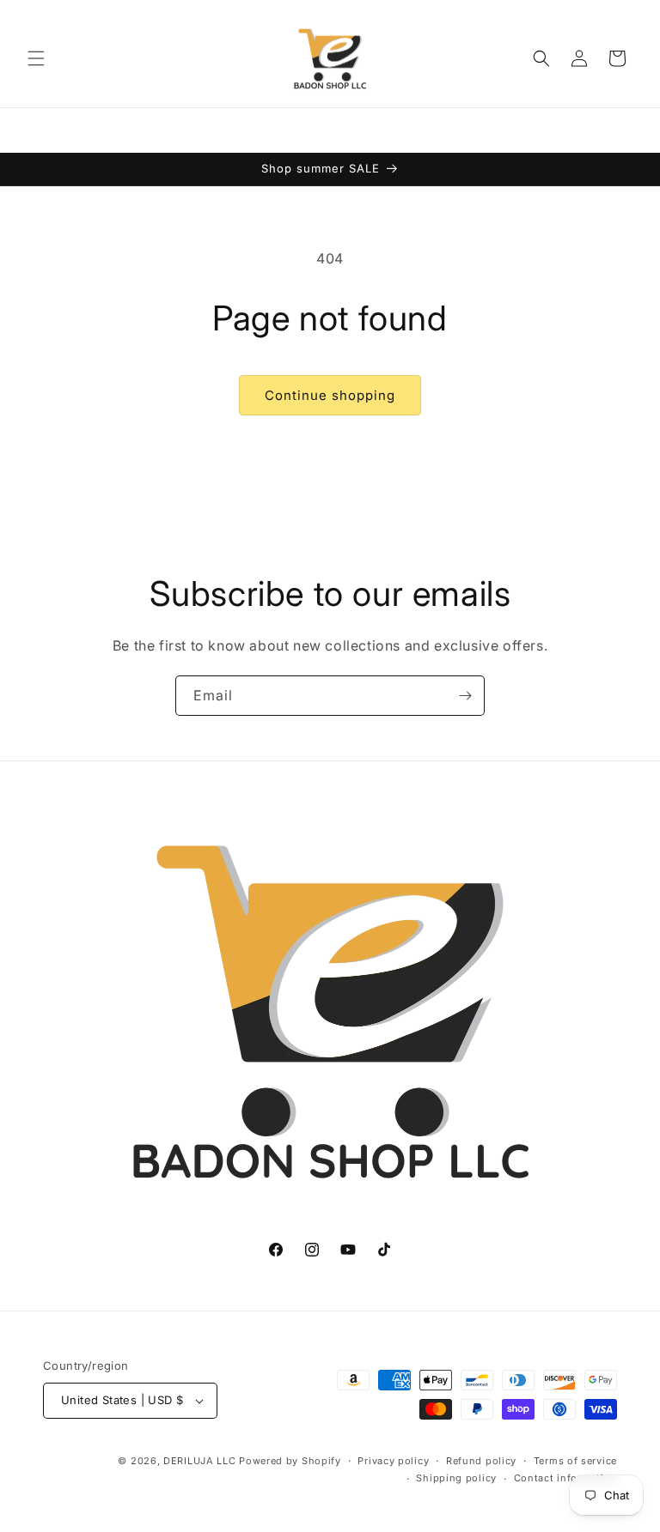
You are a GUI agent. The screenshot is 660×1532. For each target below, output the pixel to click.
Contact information (565, 1478)
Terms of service (575, 1461)
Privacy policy (393, 1461)
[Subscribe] (465, 695)
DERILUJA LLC (201, 1461)
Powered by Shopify (290, 1461)
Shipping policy (456, 1478)
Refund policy (481, 1461)
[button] (36, 58)
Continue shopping (330, 395)
